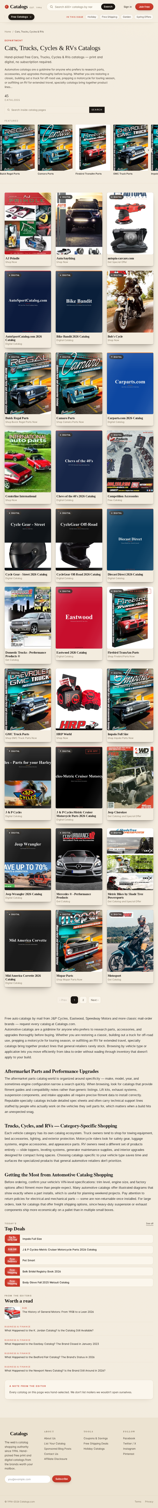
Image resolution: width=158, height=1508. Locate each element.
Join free (144, 6)
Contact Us (51, 1453)
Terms (138, 1501)
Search (108, 6)
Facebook (129, 1438)
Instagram (129, 1448)
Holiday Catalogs (94, 1448)
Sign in (128, 6)
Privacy (149, 1501)
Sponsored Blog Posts (57, 1448)
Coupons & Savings (96, 1438)
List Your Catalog (54, 1443)
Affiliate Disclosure (55, 1458)
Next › (94, 999)
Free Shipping (109, 16)
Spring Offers (144, 16)
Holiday (92, 16)
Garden (127, 16)
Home (8, 31)
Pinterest (128, 1453)
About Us (49, 1438)
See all (149, 1223)
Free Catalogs (19, 16)
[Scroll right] (148, 150)
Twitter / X (129, 1443)
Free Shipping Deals (96, 1443)
